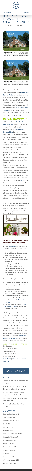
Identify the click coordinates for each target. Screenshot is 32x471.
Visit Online (7, 359)
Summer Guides (8, 447)
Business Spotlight (9, 414)
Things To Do (7, 450)
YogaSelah (12, 246)
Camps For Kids (8, 417)
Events (5, 424)
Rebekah (23, 180)
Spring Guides (7, 443)
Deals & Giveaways (9, 420)
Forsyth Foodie (8, 430)
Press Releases (8, 440)
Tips (4, 453)
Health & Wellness (9, 437)
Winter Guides (8, 463)
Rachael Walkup (9, 25)
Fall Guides (6, 427)
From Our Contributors (10, 434)
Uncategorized (8, 457)
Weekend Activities (9, 460)
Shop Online (16, 359)
